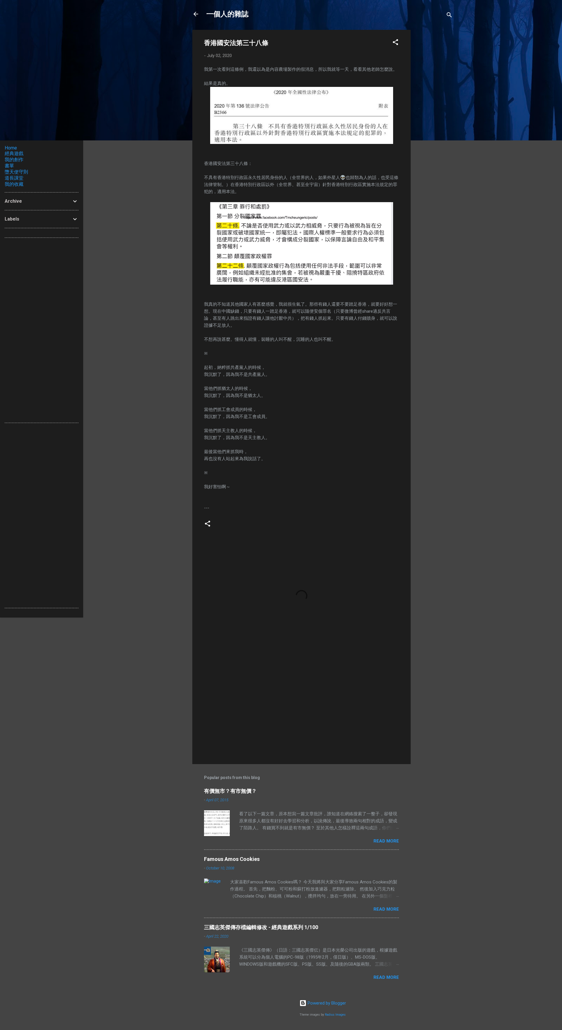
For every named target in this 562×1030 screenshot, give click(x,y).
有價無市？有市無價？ (230, 791)
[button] (395, 43)
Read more (386, 841)
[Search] (449, 16)
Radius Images (335, 1015)
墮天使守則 (16, 172)
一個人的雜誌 (227, 14)
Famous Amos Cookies (232, 859)
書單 (9, 165)
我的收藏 (14, 184)
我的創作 (14, 159)
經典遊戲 (14, 153)
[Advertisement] (434, 117)
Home (11, 148)
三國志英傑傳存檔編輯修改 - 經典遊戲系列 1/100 (261, 927)
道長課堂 (14, 178)
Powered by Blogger (326, 1003)
